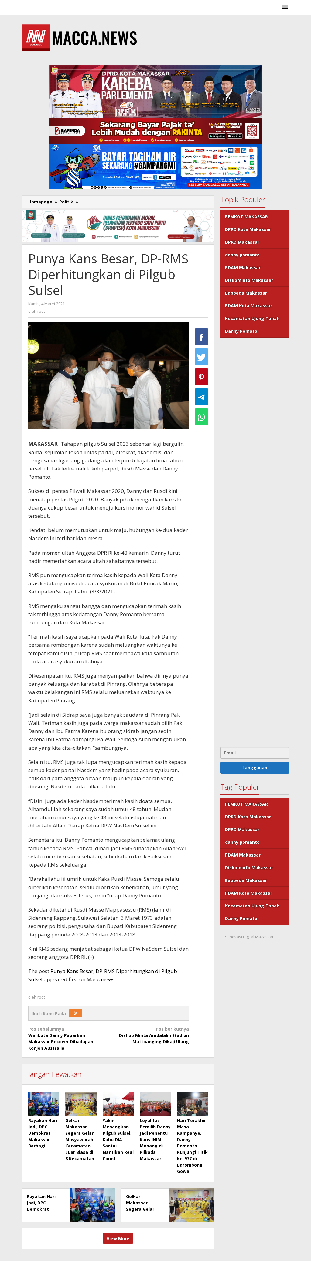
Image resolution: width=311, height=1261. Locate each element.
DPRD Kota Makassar (248, 229)
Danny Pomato (241, 331)
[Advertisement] (254, 541)
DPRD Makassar (242, 242)
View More (118, 1238)
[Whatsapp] (201, 416)
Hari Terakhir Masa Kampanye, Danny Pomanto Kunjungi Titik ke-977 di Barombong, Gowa (192, 1145)
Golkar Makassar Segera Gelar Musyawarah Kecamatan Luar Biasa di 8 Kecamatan (79, 1139)
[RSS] (75, 1013)
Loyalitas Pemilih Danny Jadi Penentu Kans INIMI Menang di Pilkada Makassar (155, 1139)
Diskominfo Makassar (249, 280)
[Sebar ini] (201, 336)
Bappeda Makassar (246, 293)
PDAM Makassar (243, 267)
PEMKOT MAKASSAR (246, 217)
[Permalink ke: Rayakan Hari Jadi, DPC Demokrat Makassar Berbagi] (43, 1104)
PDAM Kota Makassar (248, 306)
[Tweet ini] (201, 356)
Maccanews (100, 979)
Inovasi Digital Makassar (251, 936)
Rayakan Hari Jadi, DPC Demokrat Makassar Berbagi (42, 1133)
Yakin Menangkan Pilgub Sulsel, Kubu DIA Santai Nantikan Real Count (118, 1139)
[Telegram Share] (201, 396)
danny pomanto (242, 255)
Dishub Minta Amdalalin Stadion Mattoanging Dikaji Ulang (154, 1035)
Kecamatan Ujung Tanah (252, 318)
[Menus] (285, 7)
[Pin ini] (201, 376)
